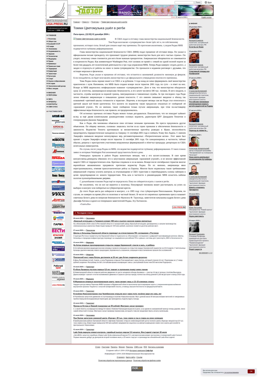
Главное (52, 35)
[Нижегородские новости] (58, 139)
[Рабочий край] (58, 266)
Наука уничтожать (196, 216)
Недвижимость (54, 51)
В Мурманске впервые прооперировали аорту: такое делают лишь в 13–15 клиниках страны (113, 282)
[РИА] (58, 127)
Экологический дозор (57, 86)
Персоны (52, 95)
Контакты (52, 104)
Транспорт (52, 74)
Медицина (52, 59)
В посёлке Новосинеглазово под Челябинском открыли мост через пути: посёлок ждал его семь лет (117, 294)
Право (50, 61)
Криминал (52, 64)
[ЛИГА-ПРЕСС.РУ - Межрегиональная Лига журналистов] (57, 13)
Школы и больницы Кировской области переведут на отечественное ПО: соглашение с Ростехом (116, 233)
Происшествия (54, 66)
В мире (51, 46)
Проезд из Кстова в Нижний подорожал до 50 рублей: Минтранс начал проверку (108, 306)
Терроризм (52, 69)
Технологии (52, 56)
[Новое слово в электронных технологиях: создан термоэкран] (196, 10)
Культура (52, 76)
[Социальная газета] (58, 279)
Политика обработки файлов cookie (147, 360)
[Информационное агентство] (58, 163)
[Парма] (58, 224)
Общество (52, 41)
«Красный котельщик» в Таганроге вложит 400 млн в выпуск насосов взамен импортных (112, 221)
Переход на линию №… (198, 130)
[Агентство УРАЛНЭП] (58, 187)
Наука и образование (56, 81)
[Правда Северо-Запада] (58, 145)
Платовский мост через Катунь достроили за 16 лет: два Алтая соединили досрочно (110, 257)
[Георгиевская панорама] (58, 254)
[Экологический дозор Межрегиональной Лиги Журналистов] (89, 10)
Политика (52, 39)
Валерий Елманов (196, 40)
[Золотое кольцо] (58, 133)
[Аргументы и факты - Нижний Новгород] (58, 200)
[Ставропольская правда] (58, 248)
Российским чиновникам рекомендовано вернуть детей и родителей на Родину (201, 104)
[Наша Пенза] (58, 175)
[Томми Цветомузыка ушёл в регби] (89, 38)
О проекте (121, 357)
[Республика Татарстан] (58, 206)
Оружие (51, 54)
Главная (76, 22)
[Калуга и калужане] (58, 273)
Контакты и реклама (156, 347)
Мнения (52, 93)
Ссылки (139, 357)
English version (207, 17)
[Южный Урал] (58, 194)
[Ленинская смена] (58, 151)
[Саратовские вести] (58, 169)
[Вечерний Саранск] (58, 260)
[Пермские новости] (58, 212)
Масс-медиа (53, 88)
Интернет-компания (141, 350)
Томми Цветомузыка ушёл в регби (114, 22)
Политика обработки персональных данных (115, 360)
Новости (85, 22)
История (51, 83)
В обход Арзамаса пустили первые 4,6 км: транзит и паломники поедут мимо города (110, 269)
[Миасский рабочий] (58, 122)
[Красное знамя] (58, 236)
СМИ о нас (53, 107)
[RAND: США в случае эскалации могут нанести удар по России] (124, 10)
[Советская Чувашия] (58, 218)
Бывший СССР (54, 44)
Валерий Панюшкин (197, 234)
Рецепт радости (195, 249)
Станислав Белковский (198, 91)
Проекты (52, 102)
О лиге (97, 347)
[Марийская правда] (58, 157)
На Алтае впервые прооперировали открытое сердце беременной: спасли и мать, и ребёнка (113, 245)
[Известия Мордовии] (58, 181)
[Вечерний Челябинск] (58, 242)
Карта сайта (130, 357)
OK (251, 371)
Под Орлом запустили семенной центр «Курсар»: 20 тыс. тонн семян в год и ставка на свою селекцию (118, 318)
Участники (106, 347)
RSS (145, 347)
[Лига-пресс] (58, 285)
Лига (50, 99)
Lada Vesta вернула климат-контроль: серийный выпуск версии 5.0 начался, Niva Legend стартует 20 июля (120, 332)
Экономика (52, 49)
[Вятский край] (58, 116)
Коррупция (52, 71)
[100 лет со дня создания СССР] (160, 10)
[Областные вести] (58, 230)
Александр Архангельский (199, 148)
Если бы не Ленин (196, 47)
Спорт (50, 79)
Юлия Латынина (195, 208)
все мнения (203, 253)
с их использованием (231, 372)
